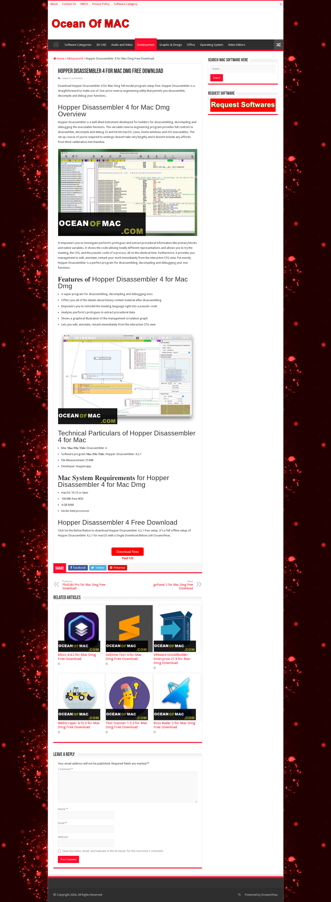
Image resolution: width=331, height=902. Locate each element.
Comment (65, 769)
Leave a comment (72, 78)
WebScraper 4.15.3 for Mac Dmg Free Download (79, 725)
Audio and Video (122, 44)
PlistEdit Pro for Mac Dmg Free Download (83, 585)
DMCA (84, 4)
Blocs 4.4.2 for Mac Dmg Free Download (77, 657)
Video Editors (236, 44)
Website (63, 837)
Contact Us (69, 4)
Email (62, 823)
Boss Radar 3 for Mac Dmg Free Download (174, 725)
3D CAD (101, 44)
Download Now (127, 552)
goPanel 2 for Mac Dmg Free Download (173, 585)
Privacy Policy (100, 4)
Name (63, 809)
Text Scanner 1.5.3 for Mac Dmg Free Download (126, 725)
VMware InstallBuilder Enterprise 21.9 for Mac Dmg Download (172, 659)
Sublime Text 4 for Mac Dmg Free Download (124, 657)
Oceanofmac (269, 894)
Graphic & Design (170, 44)
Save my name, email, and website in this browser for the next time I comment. (112, 851)
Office (191, 44)
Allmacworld (75, 58)
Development (145, 44)
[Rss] (281, 4)
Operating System (211, 44)
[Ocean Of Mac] (90, 22)
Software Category (125, 4)
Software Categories (78, 44)
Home (56, 44)
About (54, 4)
